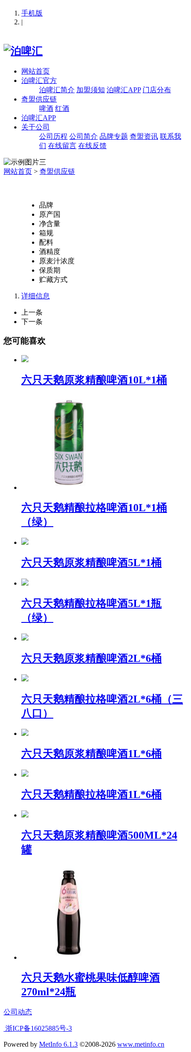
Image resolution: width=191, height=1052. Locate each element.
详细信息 (35, 296)
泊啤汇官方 (39, 80)
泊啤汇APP (124, 90)
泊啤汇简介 (57, 90)
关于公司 (35, 127)
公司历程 (53, 136)
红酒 (62, 108)
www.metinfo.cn (140, 1044)
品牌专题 (113, 136)
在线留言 (62, 145)
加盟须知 (90, 90)
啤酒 (46, 108)
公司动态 (18, 1012)
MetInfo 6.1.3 (58, 1044)
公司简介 (83, 136)
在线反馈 (92, 145)
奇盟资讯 (144, 136)
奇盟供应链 (39, 99)
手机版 (32, 13)
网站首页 (35, 71)
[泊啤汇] (23, 51)
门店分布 (157, 90)
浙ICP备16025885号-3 (38, 1028)
